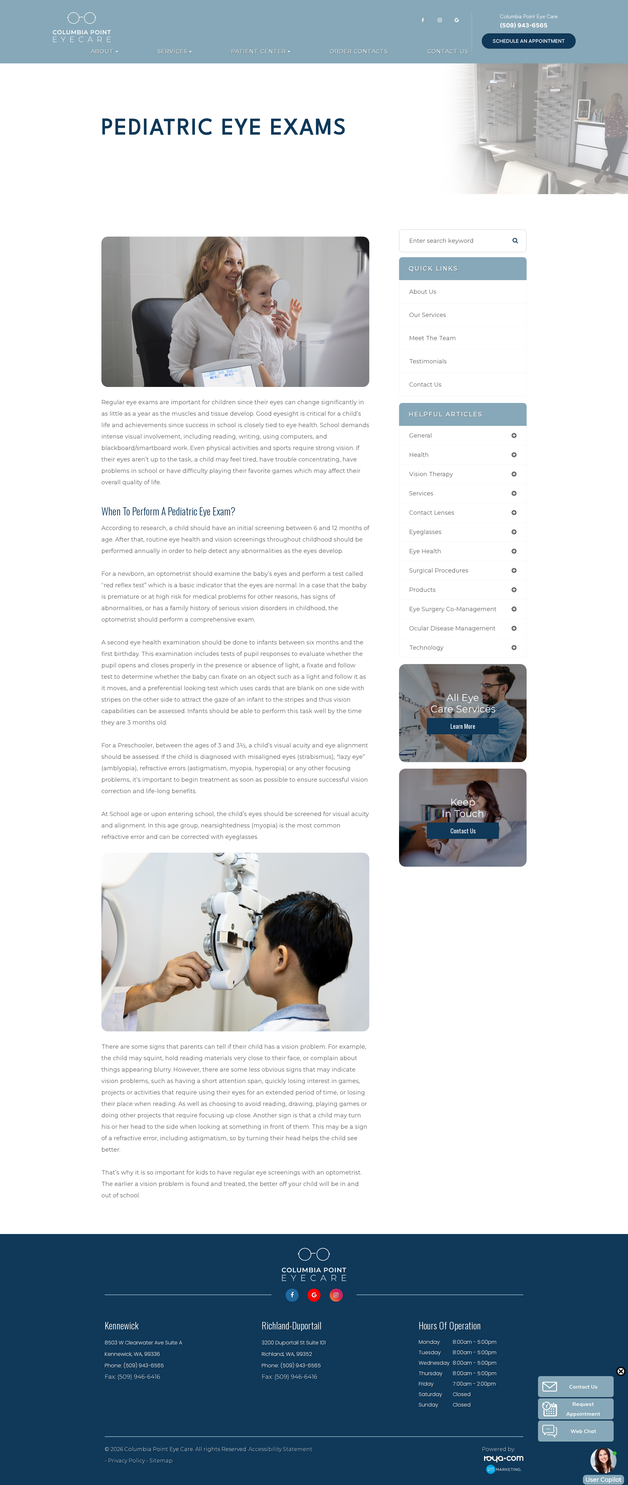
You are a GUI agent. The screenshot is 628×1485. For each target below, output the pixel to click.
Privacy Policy (126, 1460)
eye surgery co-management (453, 609)
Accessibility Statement (280, 1449)
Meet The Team (432, 338)
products (422, 589)
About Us (422, 291)
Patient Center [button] (258, 51)
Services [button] (172, 51)
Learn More (462, 726)
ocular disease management (452, 628)
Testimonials (428, 361)
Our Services (427, 315)
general (420, 435)
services (421, 493)
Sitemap (161, 1460)
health (419, 455)
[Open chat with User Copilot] (603, 1460)
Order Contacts (359, 51)
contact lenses (431, 512)
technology (426, 647)
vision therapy (431, 474)
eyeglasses (425, 532)
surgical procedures (438, 570)
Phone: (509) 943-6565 (134, 1365)
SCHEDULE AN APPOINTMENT (529, 41)
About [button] (102, 51)
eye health (425, 551)
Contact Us (447, 51)
